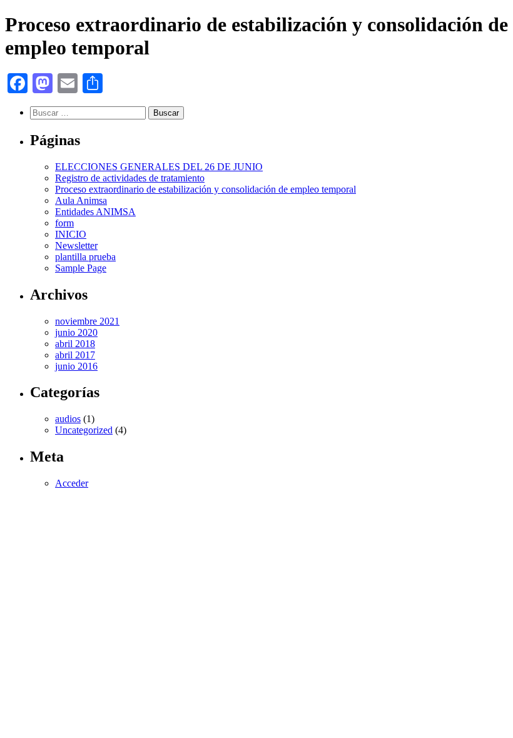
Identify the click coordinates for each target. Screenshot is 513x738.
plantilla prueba (85, 256)
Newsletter (76, 245)
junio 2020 (76, 332)
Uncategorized (84, 430)
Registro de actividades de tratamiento (130, 178)
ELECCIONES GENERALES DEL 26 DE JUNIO (159, 166)
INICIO (70, 234)
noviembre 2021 (87, 321)
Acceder (71, 483)
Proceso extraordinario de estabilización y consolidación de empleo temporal (205, 189)
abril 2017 (75, 355)
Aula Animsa (81, 200)
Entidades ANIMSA (95, 211)
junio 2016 (76, 366)
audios (68, 418)
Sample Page (80, 268)
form (64, 223)
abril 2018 (75, 343)
